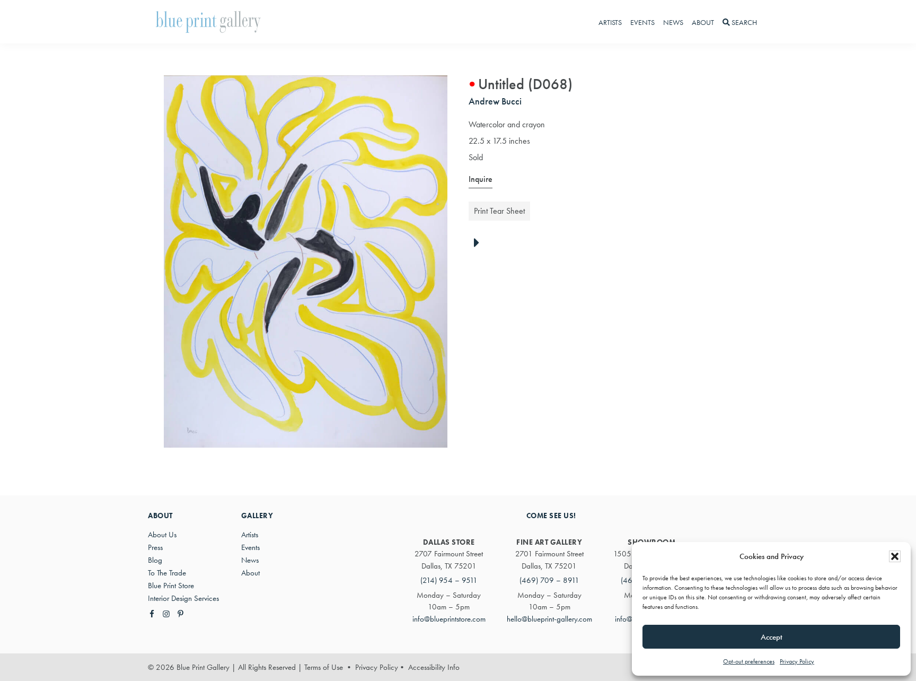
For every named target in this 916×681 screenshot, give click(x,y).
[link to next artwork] (479, 243)
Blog (155, 560)
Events (250, 547)
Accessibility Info (434, 667)
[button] (894, 556)
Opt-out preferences (748, 661)
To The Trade (167, 573)
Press (155, 547)
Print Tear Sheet (499, 210)
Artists (249, 534)
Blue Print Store (171, 585)
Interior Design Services (183, 598)
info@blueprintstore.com (449, 619)
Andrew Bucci (495, 101)
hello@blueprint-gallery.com (549, 619)
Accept (771, 637)
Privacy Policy (797, 661)
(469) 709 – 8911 (549, 580)
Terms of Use (323, 667)
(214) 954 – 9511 (449, 580)
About (250, 573)
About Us (162, 534)
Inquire (480, 179)
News (250, 560)
